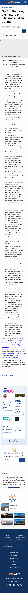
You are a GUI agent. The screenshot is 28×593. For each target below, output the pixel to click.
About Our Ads (17, 581)
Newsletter (14, 564)
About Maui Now (14, 552)
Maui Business (20, 530)
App (14, 561)
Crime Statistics (7, 537)
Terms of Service (14, 567)
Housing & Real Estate (8, 541)
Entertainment (20, 533)
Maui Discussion (7, 7)
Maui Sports (20, 535)
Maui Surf (8, 535)
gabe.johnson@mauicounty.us (10, 357)
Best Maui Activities (20, 537)
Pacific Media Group (18, 578)
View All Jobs (19, 390)
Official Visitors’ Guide (20, 544)
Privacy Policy (10, 581)
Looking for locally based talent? (14, 440)
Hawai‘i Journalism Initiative (7, 547)
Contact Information (13, 555)
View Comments (14, 489)
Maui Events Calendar (20, 541)
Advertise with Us (14, 558)
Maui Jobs (7, 544)
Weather (8, 533)
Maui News (7, 530)
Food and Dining (20, 539)
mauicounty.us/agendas (8, 353)
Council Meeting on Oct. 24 (9, 349)
